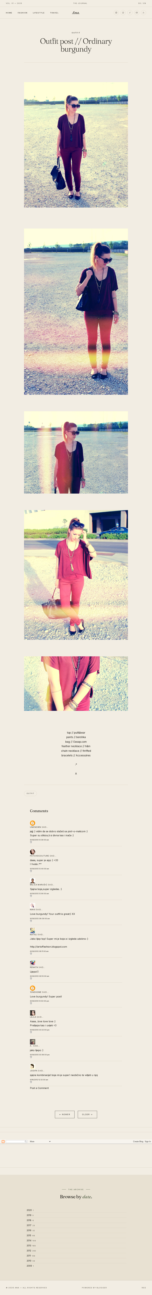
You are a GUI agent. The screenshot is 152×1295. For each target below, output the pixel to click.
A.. (31, 1046)
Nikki (32, 909)
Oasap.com (80, 741)
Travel (54, 13)
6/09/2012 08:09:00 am (40, 918)
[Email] (136, 12)
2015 (31, 1235)
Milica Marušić (38, 885)
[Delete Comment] (76, 842)
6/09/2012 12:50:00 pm (39, 1001)
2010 (31, 1260)
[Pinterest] (123, 12)
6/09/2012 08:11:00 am (39, 951)
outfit (76, 33)
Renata (34, 967)
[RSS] (143, 12)
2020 (30, 1210)
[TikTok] (129, 12)
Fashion (23, 13)
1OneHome (36, 992)
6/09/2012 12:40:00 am (39, 869)
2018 (30, 1220)
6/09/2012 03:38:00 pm (40, 1055)
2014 (31, 1240)
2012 (31, 1250)
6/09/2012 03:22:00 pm (39, 1030)
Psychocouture (39, 856)
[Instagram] (116, 12)
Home (9, 13)
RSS (144, 1288)
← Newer (64, 1114)
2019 (30, 1215)
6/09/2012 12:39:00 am (39, 840)
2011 (31, 1255)
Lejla (33, 1017)
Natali (33, 934)
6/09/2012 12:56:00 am (39, 893)
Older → (87, 1114)
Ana (76, 13)
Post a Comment (39, 1088)
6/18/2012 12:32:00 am (39, 1080)
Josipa (33, 1071)
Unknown (35, 827)
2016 (31, 1230)
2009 (30, 1265)
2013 (31, 1245)
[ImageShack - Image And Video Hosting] (76, 312)
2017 (31, 1225)
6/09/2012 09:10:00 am (39, 976)
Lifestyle (39, 13)
